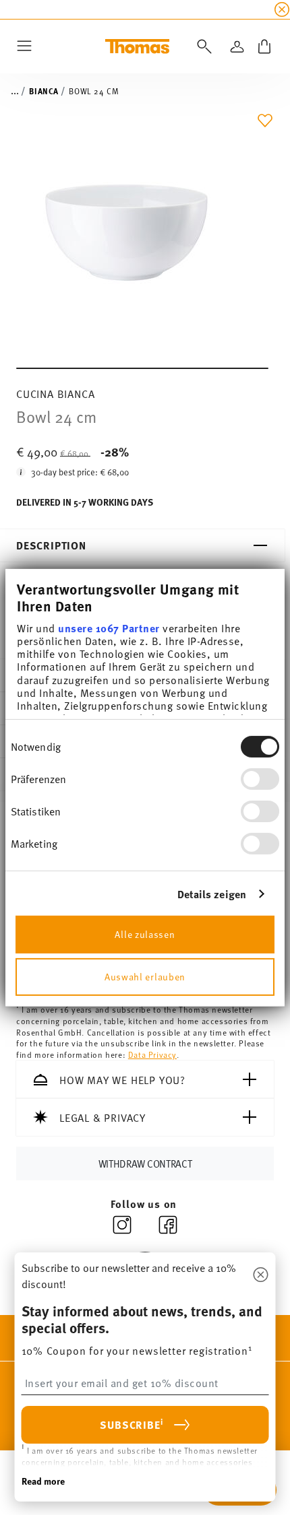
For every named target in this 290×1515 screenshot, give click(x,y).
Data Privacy (152, 1054)
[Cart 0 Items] (264, 46)
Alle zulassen (145, 934)
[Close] (261, 1275)
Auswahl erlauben (145, 976)
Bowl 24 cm (94, 91)
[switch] (260, 779)
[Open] (201, 46)
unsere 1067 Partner (109, 628)
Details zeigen (211, 893)
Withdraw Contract (145, 1163)
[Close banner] (282, 9)
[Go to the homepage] (137, 46)
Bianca (44, 91)
